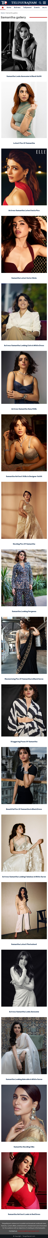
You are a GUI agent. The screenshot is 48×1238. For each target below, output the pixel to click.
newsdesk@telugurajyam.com (28, 1231)
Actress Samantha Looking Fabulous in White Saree (24, 877)
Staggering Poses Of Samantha (24, 742)
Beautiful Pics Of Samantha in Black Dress (24, 809)
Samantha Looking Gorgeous (24, 611)
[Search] (40, 2)
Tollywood (27, 8)
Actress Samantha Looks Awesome (24, 1012)
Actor (9, 8)
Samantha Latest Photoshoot (24, 944)
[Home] (2, 8)
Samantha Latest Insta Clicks (24, 278)
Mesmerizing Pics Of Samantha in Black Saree (24, 679)
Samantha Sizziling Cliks (24, 1147)
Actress (17, 8)
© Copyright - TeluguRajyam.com (24, 1236)
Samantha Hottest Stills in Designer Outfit (24, 476)
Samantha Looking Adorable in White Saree (24, 1079)
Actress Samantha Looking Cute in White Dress (24, 346)
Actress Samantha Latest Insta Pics (24, 211)
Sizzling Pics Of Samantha (24, 544)
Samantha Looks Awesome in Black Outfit (24, 76)
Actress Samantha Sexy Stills (24, 409)
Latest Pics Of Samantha (24, 143)
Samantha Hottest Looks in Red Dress (24, 1214)
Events (37, 8)
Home (3, 13)
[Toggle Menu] (44, 3)
